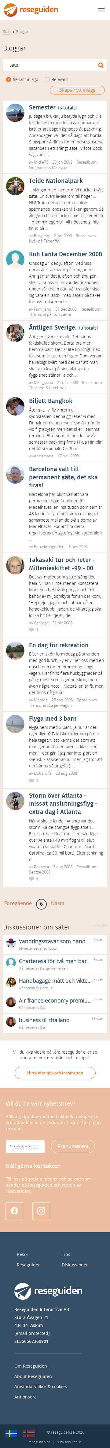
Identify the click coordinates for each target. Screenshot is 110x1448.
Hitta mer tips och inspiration (55, 1073)
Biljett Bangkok (50, 401)
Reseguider (28, 1265)
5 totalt (67, 108)
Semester (42, 108)
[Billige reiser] (29, 1433)
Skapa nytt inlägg (77, 90)
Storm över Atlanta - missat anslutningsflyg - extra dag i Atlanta (63, 804)
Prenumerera (73, 1146)
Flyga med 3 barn (53, 719)
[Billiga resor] (11, 1433)
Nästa (57, 903)
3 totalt (88, 328)
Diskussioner (75, 1265)
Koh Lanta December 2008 (65, 254)
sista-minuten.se (69, 1442)
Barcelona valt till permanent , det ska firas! (63, 477)
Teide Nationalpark (56, 181)
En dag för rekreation (59, 645)
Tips (66, 1254)
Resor (22, 1254)
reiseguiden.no (39, 1442)
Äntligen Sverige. (53, 328)
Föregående (18, 903)
